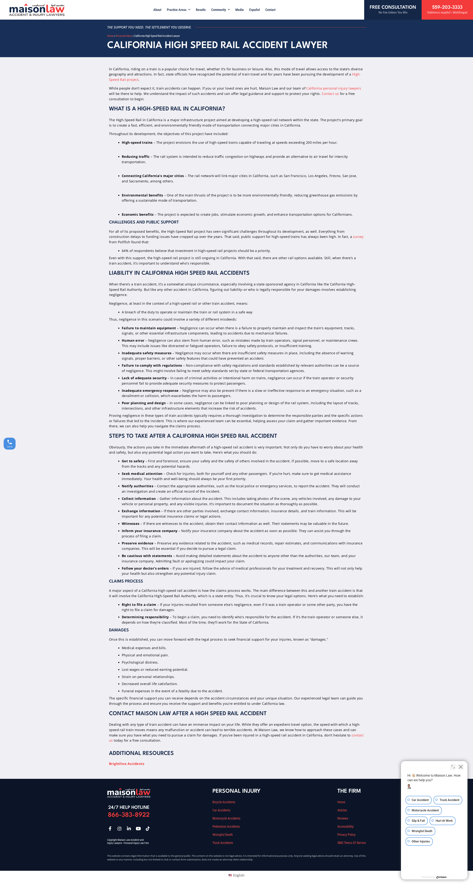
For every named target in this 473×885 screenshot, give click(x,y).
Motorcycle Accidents (226, 818)
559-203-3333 (447, 7)
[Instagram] (119, 828)
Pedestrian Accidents (226, 826)
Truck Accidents (222, 843)
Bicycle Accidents (223, 802)
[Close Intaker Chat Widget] (461, 767)
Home (110, 36)
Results (201, 10)
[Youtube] (138, 828)
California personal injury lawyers (333, 88)
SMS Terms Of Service (351, 843)
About (157, 10)
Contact (270, 10)
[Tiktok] (147, 828)
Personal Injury (124, 36)
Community (218, 10)
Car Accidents (221, 810)
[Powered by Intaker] (441, 877)
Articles (342, 810)
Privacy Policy (346, 835)
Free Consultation (393, 7)
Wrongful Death (222, 835)
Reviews (342, 818)
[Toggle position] (453, 767)
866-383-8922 (129, 815)
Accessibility (345, 826)
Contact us (330, 93)
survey (358, 236)
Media (239, 10)
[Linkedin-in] (129, 828)
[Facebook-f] (110, 828)
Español (254, 10)
